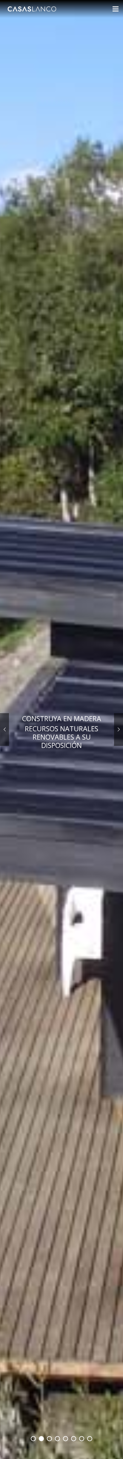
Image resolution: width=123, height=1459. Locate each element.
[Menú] (115, 8)
